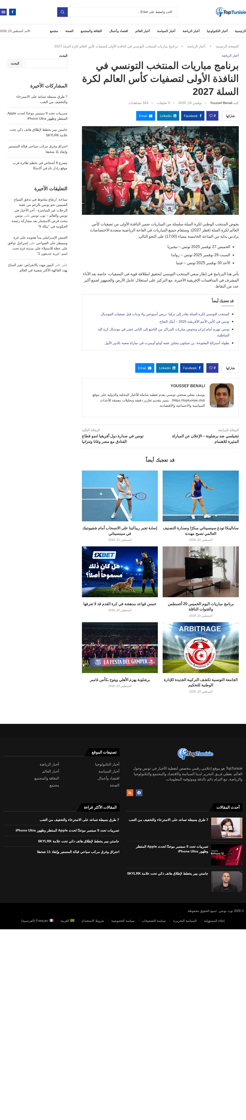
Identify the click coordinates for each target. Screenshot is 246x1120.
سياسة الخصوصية (123, 921)
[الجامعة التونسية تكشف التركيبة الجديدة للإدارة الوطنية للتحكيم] (201, 647)
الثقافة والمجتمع (91, 31)
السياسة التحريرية (185, 921)
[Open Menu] (3, 12)
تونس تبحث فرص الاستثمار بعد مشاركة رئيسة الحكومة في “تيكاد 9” (40, 221)
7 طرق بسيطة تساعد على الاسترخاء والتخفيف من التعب (168, 820)
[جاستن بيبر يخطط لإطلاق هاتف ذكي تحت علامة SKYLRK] (226, 881)
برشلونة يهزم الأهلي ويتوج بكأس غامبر (120, 680)
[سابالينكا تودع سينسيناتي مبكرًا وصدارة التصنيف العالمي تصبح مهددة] (201, 496)
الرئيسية (240, 31)
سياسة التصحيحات (154, 921)
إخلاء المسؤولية (214, 921)
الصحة (69, 31)
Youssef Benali (221, 103)
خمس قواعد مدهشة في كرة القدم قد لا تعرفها (119, 604)
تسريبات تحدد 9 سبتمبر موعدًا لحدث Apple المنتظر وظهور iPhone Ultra (67, 830)
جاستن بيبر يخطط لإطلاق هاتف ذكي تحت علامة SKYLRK (167, 873)
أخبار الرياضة (191, 31)
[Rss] (130, 792)
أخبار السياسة (166, 31)
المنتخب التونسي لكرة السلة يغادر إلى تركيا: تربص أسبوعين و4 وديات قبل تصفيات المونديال (165, 314)
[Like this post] (211, 116)
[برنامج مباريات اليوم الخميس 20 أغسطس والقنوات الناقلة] (201, 571)
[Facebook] (12, 12)
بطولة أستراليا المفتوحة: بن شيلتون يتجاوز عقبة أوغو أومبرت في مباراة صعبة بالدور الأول (167, 343)
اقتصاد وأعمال (118, 31)
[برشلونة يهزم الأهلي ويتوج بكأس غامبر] (120, 647)
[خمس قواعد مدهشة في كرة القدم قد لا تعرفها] (120, 571)
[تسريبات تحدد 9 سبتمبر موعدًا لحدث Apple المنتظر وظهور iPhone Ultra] (226, 854)
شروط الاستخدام (93, 921)
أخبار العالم (142, 31)
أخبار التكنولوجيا (217, 31)
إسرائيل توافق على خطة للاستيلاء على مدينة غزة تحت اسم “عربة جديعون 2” (38, 248)
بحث (62, 12)
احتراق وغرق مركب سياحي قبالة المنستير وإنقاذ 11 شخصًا (78, 852)
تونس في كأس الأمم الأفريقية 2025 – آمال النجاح (194, 321)
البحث (63, 56)
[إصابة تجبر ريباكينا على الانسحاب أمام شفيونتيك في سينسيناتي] (120, 496)
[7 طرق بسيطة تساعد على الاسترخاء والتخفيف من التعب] (226, 828)
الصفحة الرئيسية (227, 46)
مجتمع (54, 31)
